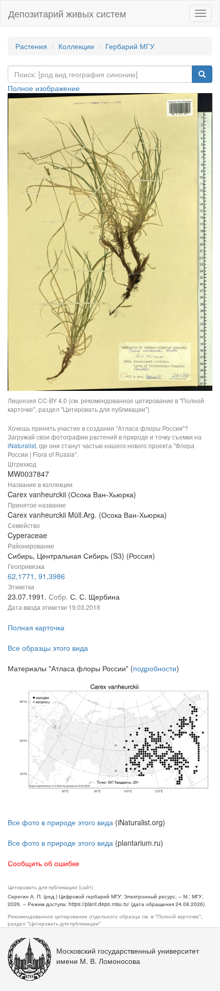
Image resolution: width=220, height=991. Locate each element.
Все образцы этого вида (48, 648)
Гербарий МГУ (130, 46)
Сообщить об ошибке (43, 863)
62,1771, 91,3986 (36, 576)
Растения (31, 46)
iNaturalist (22, 445)
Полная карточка (36, 627)
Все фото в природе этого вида (60, 822)
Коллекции (76, 46)
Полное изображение (44, 88)
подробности (155, 668)
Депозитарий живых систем (67, 13)
